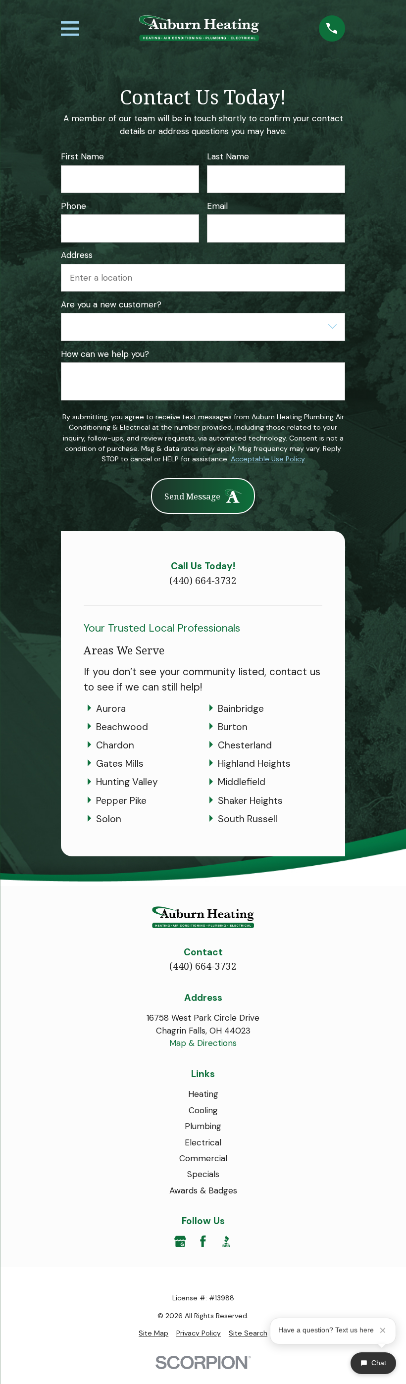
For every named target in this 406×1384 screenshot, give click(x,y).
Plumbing (203, 1126)
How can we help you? (105, 354)
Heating (203, 1093)
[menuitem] (153, 1333)
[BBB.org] (226, 1241)
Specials (203, 1174)
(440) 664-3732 (203, 580)
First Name (82, 156)
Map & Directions (203, 1043)
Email (217, 206)
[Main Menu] (70, 28)
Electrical (203, 1142)
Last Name (228, 156)
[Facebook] (203, 1241)
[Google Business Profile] (180, 1241)
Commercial (203, 1158)
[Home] (198, 28)
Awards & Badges (203, 1190)
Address (77, 255)
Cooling (203, 1110)
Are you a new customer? (111, 304)
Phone (73, 206)
